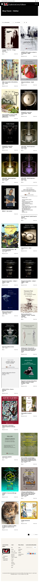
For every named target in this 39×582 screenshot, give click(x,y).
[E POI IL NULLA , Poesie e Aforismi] (10, 372)
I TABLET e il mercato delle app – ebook (9, 493)
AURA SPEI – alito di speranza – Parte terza (28, 179)
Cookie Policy (5, 560)
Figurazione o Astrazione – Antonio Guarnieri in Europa (8, 426)
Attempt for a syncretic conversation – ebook (7, 147)
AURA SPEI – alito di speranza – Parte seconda (9, 179)
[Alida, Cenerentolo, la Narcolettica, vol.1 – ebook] (10, 69)
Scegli (22, 150)
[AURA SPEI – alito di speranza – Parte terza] (29, 165)
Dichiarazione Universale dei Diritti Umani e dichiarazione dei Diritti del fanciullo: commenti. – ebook (28, 349)
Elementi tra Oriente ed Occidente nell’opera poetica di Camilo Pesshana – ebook (29, 382)
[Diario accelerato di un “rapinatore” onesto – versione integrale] (29, 300)
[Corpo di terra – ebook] (29, 235)
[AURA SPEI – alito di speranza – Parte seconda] (10, 165)
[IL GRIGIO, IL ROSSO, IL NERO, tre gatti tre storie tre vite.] (10, 512)
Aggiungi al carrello (24, 56)
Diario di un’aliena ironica (8, 346)
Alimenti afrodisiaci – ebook (27, 82)
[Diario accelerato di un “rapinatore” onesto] (10, 299)
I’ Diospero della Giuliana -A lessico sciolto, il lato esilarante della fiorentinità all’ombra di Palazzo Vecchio (28, 493)
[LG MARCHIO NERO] (14, 2)
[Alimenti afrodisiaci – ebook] (29, 70)
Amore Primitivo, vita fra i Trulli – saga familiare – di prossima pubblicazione (10, 115)
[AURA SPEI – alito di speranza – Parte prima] (29, 133)
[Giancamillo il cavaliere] (29, 404)
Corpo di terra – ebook (26, 248)
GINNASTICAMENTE (7, 456)
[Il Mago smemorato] (29, 510)
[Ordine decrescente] (13, 22)
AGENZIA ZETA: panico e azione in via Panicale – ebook (29, 53)
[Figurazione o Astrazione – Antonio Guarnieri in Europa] (10, 410)
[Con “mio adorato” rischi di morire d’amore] (29, 200)
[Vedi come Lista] (26, 22)
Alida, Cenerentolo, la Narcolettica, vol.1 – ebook (10, 82)
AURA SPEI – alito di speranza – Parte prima (28, 147)
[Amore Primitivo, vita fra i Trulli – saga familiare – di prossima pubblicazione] (10, 101)
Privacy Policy (5, 558)
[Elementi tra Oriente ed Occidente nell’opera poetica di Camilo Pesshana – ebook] (29, 368)
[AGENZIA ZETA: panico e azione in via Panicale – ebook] (29, 38)
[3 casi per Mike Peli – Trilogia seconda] (10, 37)
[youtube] (2, 554)
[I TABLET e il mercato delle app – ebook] (10, 479)
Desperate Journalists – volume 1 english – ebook (28, 281)
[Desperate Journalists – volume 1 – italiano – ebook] (10, 268)
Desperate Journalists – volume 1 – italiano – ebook (10, 281)
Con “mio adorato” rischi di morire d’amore (29, 217)
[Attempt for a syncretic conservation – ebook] (29, 100)
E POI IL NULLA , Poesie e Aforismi (8, 390)
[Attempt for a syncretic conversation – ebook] (10, 133)
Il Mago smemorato (25, 520)
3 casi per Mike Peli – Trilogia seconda (9, 50)
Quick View (35, 56)
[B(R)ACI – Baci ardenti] (10, 197)
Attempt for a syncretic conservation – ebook (26, 113)
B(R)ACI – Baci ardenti (7, 211)
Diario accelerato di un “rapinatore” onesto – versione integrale (28, 315)
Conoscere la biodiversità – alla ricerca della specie (9, 250)
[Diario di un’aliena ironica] (10, 333)
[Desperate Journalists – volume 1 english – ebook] (29, 268)
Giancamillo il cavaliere (26, 413)
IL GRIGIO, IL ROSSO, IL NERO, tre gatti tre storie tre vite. (9, 526)
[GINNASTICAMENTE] (10, 444)
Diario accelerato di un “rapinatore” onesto (7, 312)
